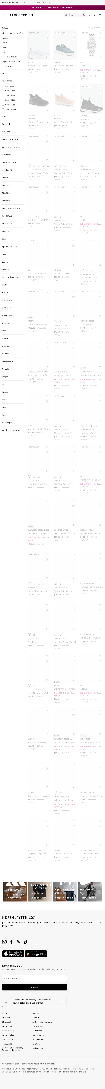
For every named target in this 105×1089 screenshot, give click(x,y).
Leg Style (6, 262)
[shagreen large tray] (38, 833)
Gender (5, 338)
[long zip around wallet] (64, 617)
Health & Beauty (10, 57)
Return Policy (8, 1026)
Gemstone (6, 323)
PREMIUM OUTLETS (41, 2)
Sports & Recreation (11, 61)
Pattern (5, 292)
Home (5, 52)
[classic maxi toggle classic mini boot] (38, 408)
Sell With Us (38, 1048)
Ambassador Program (42, 1022)
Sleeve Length (8, 361)
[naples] (91, 668)
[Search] (75, 15)
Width (4, 285)
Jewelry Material (8, 300)
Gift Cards (37, 1044)
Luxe (4, 116)
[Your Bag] (100, 15)
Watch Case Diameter (11, 430)
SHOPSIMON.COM (10, 2)
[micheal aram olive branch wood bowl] (91, 833)
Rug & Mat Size (8, 216)
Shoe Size (6, 185)
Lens (4, 330)
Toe (3, 415)
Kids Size (6, 200)
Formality (6, 369)
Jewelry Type (7, 308)
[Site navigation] (4, 15)
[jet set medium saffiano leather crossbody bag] (38, 355)
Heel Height (7, 422)
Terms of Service (9, 1039)
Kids (5, 47)
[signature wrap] (91, 408)
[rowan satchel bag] (64, 566)
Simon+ (36, 1017)
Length (5, 376)
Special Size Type (9, 246)
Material (5, 269)
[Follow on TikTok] (26, 943)
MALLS (26, 2)
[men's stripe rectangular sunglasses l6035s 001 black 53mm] (38, 722)
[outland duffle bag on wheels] (64, 833)
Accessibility (7, 1044)
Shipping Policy (8, 1022)
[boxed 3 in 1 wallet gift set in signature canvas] (91, 617)
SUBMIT (34, 987)
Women (6, 38)
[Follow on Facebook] (11, 943)
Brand (4, 73)
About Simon (38, 1035)
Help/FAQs (6, 1013)
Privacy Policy (8, 1035)
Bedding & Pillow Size (11, 208)
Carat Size (6, 231)
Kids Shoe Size (8, 177)
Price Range (7, 81)
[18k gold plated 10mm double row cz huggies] (64, 775)
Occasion (6, 346)
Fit (3, 384)
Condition (6, 131)
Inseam (5, 392)
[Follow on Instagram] (4, 943)
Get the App (38, 1026)
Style (4, 254)
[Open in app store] (13, 956)
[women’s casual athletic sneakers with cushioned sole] (38, 99)
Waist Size (6, 155)
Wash (4, 399)
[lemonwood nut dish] (64, 513)
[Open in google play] (36, 956)
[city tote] (38, 617)
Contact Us (7, 1017)
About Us (36, 1013)
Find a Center (38, 1039)
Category (6, 28)
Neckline (5, 353)
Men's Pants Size (9, 162)
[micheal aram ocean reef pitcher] (91, 513)
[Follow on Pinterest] (19, 943)
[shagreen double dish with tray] (91, 775)
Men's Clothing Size (10, 139)
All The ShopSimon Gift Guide (14, 33)
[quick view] (47, 57)
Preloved (6, 124)
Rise (4, 407)
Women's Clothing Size (11, 147)
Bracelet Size (7, 223)
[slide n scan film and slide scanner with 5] (38, 775)
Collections (37, 1031)
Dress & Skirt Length (10, 277)
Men (5, 42)
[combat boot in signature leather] (91, 566)
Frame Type (7, 315)
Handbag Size (8, 170)
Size (4, 239)
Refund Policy (8, 1031)
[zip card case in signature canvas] (64, 459)
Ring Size (6, 193)
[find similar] (47, 38)
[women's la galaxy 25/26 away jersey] (64, 253)
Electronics (7, 66)
